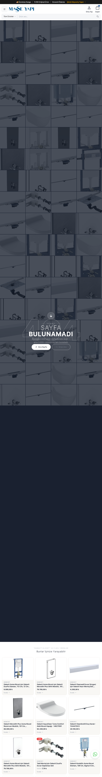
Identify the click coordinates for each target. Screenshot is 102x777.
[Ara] (97, 16)
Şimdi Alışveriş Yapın (75, 2)
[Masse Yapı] (46, 9)
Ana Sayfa (42, 347)
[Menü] (4, 9)
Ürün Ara (63, 347)
